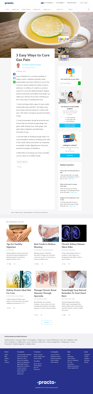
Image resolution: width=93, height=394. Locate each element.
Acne (28, 342)
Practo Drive (20, 372)
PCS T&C (69, 362)
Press (6, 360)
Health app (20, 374)
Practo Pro (37, 369)
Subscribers (70, 364)
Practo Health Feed (39, 356)
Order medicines (21, 370)
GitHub (86, 362)
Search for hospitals (22, 360)
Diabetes (70, 340)
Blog (6, 356)
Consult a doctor (22, 368)
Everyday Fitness (21, 340)
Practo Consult (38, 354)
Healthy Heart (30, 344)
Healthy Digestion (22, 162)
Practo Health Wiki (72, 368)
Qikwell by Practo (55, 356)
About (6, 354)
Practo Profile (38, 358)
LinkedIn (86, 358)
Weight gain (65, 342)
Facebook (87, 354)
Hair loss (35, 342)
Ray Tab (36, 367)
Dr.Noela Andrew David (31, 65)
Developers (70, 356)
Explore (59, 9)
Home (7, 9)
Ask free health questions (24, 354)
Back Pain (42, 342)
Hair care (63, 340)
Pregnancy (12, 342)
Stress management (53, 342)
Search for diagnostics (23, 362)
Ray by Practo (38, 364)
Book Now (70, 155)
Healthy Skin (21, 342)
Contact (7, 362)
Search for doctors (22, 356)
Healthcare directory (73, 366)
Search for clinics (22, 358)
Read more (71, 178)
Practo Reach (37, 365)
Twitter (86, 356)
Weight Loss (42, 340)
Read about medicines (23, 366)
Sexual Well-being (52, 340)
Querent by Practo (56, 358)
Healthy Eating (9, 340)
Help (68, 354)
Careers (7, 358)
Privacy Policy (71, 358)
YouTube (86, 360)
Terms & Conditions (72, 360)
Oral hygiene (32, 340)
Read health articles (22, 364)
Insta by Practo (55, 354)
